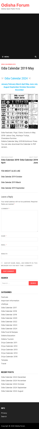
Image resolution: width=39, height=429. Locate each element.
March (18, 84)
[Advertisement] (19, 33)
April (23, 84)
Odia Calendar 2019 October (11, 177)
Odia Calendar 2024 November (13, 381)
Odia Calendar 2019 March (11, 182)
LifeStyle (4, 304)
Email (4, 245)
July (36, 84)
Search (4, 416)
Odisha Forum (15, 5)
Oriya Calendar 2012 (9, 346)
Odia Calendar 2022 (9, 322)
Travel (3, 364)
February (12, 84)
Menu (6, 57)
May (27, 84)
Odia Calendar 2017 (9, 308)
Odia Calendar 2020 (9, 318)
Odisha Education (8, 336)
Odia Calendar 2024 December (13, 377)
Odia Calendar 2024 (16, 78)
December (19, 90)
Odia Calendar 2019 (8, 64)
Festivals (4, 297)
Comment (5, 208)
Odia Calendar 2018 (9, 311)
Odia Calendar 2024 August (12, 391)
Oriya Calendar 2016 (9, 357)
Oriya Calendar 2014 (9, 353)
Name (4, 236)
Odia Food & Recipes (9, 332)
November (31, 87)
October (23, 87)
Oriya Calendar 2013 (9, 350)
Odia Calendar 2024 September (14, 388)
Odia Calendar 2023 (9, 325)
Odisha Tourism (7, 339)
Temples (4, 360)
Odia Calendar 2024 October (12, 384)
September (14, 87)
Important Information (10, 301)
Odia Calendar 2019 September (13, 188)
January (4, 84)
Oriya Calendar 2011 (9, 343)
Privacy (4, 413)
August (7, 87)
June (32, 84)
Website (4, 254)
